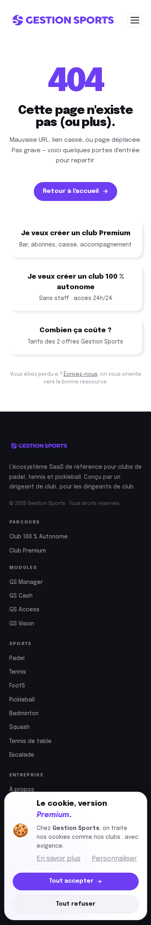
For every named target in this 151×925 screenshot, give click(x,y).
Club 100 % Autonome (38, 537)
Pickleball (22, 700)
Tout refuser (75, 904)
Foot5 (17, 686)
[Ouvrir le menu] (135, 20)
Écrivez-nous (80, 374)
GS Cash (21, 596)
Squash (19, 727)
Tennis (17, 672)
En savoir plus (59, 858)
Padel (17, 658)
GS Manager (26, 582)
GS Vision (21, 624)
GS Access (24, 610)
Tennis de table (30, 741)
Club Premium (27, 551)
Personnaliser (114, 858)
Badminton (24, 713)
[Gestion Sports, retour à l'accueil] (62, 20)
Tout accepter (71, 881)
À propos (21, 790)
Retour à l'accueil (71, 191)
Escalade (21, 755)
